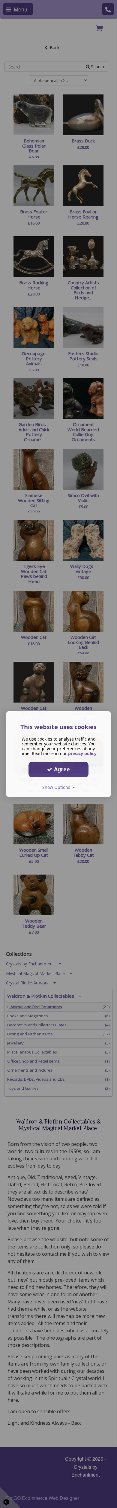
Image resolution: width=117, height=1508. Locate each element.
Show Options (57, 787)
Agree (61, 769)
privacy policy (82, 753)
